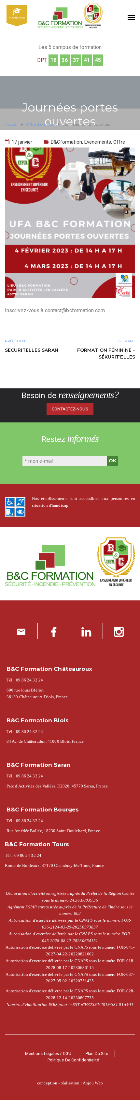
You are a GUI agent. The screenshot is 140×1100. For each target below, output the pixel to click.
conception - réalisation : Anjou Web (70, 1083)
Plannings (17, 17)
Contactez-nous (70, 409)
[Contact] (21, 631)
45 (98, 60)
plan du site (97, 1053)
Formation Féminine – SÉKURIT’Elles (106, 353)
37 (76, 60)
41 (87, 60)
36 (64, 60)
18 (53, 60)
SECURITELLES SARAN (31, 350)
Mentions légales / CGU (48, 1053)
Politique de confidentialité (73, 1060)
